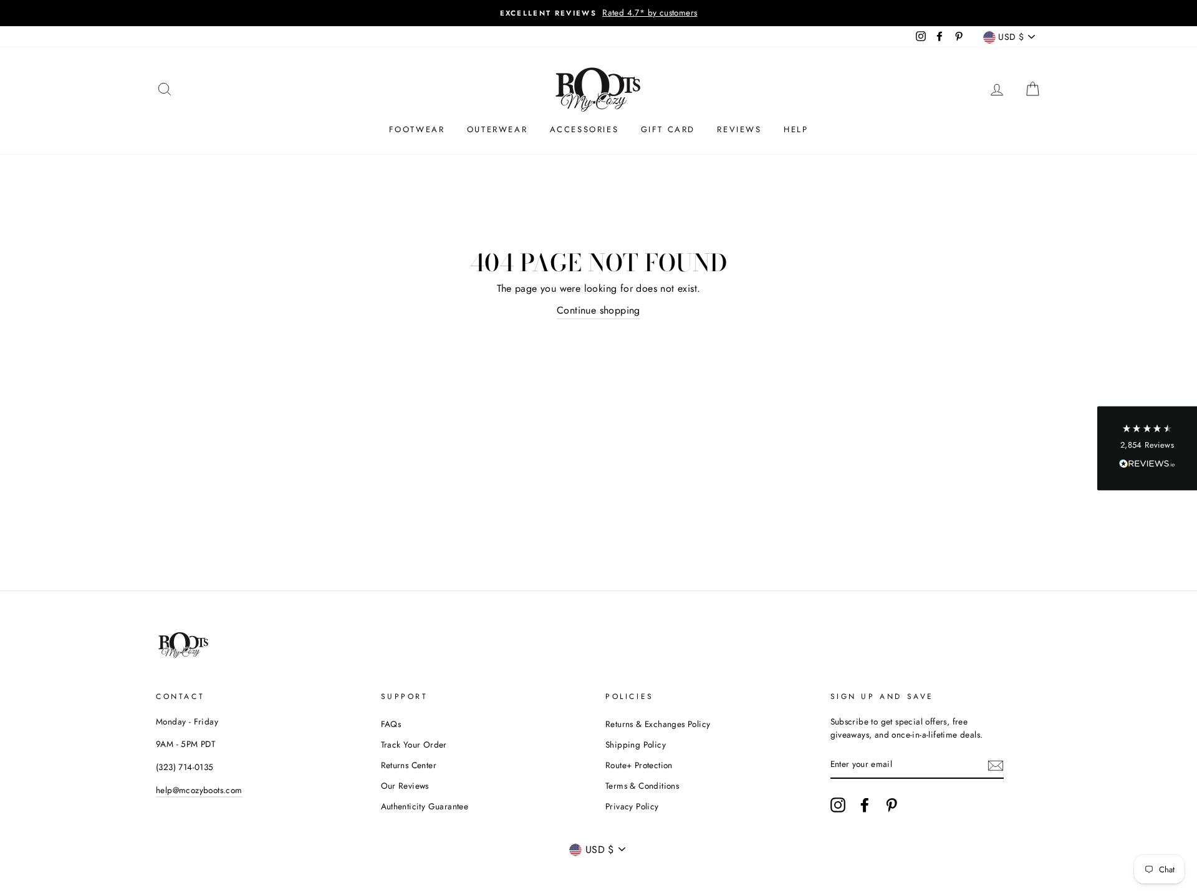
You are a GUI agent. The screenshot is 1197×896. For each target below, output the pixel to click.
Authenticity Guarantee (425, 806)
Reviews (739, 129)
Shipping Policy (635, 744)
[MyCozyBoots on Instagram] (837, 804)
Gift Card (668, 129)
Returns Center (409, 765)
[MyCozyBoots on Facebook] (864, 804)
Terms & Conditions (642, 785)
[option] (598, 13)
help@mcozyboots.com (199, 790)
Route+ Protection (639, 765)
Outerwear (497, 129)
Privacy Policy (632, 806)
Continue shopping (598, 310)
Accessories (584, 129)
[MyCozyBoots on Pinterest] (891, 804)
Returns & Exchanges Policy (657, 724)
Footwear (417, 129)
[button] (1147, 448)
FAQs (391, 724)
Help (796, 129)
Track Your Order (414, 744)
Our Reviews (405, 785)
